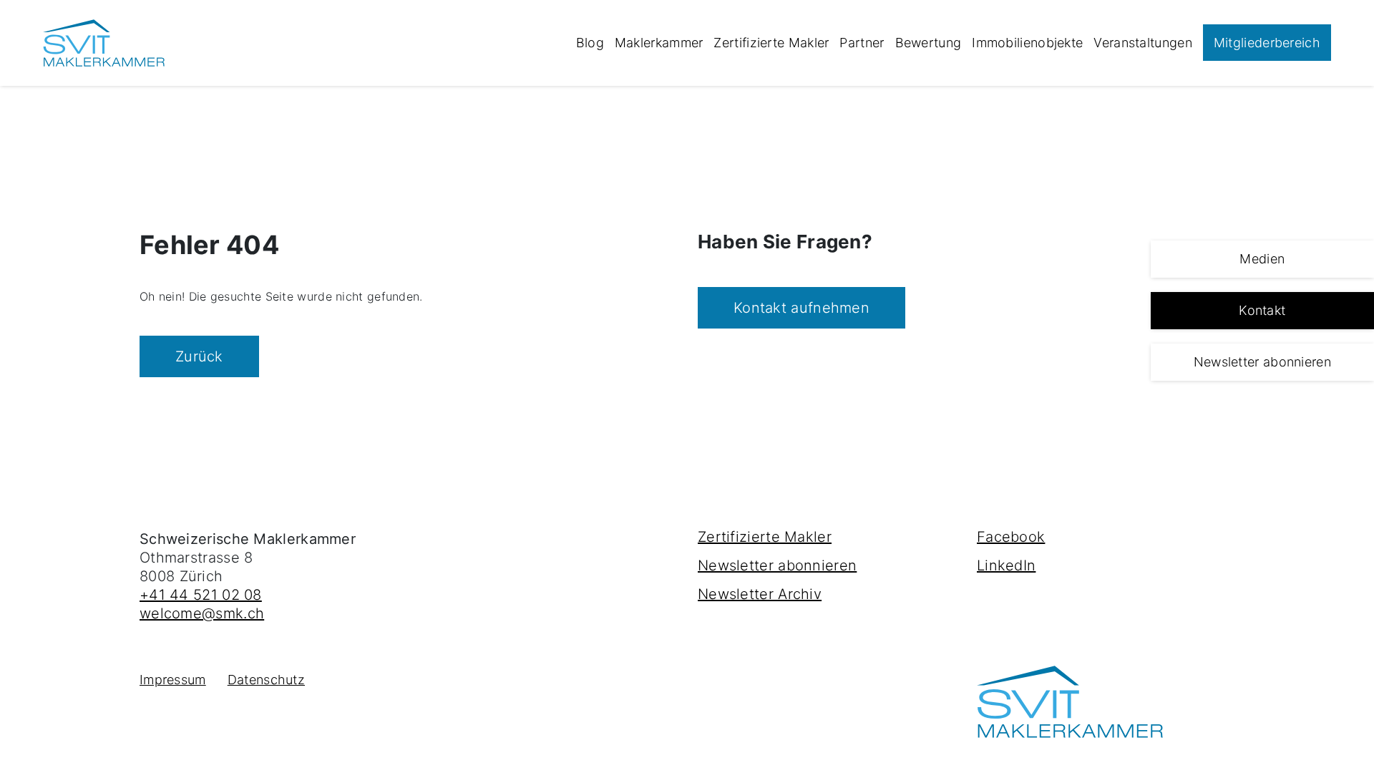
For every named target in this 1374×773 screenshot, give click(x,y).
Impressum (173, 679)
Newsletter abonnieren (1262, 361)
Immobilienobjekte (1027, 42)
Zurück (199, 356)
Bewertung (928, 42)
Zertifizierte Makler (771, 42)
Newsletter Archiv (760, 594)
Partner (861, 42)
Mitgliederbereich (1267, 42)
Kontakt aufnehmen (801, 307)
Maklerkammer (659, 42)
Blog (590, 42)
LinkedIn (1006, 565)
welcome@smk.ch (202, 613)
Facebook (1011, 537)
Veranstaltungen (1142, 42)
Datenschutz (266, 679)
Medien (1262, 258)
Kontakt (1262, 310)
